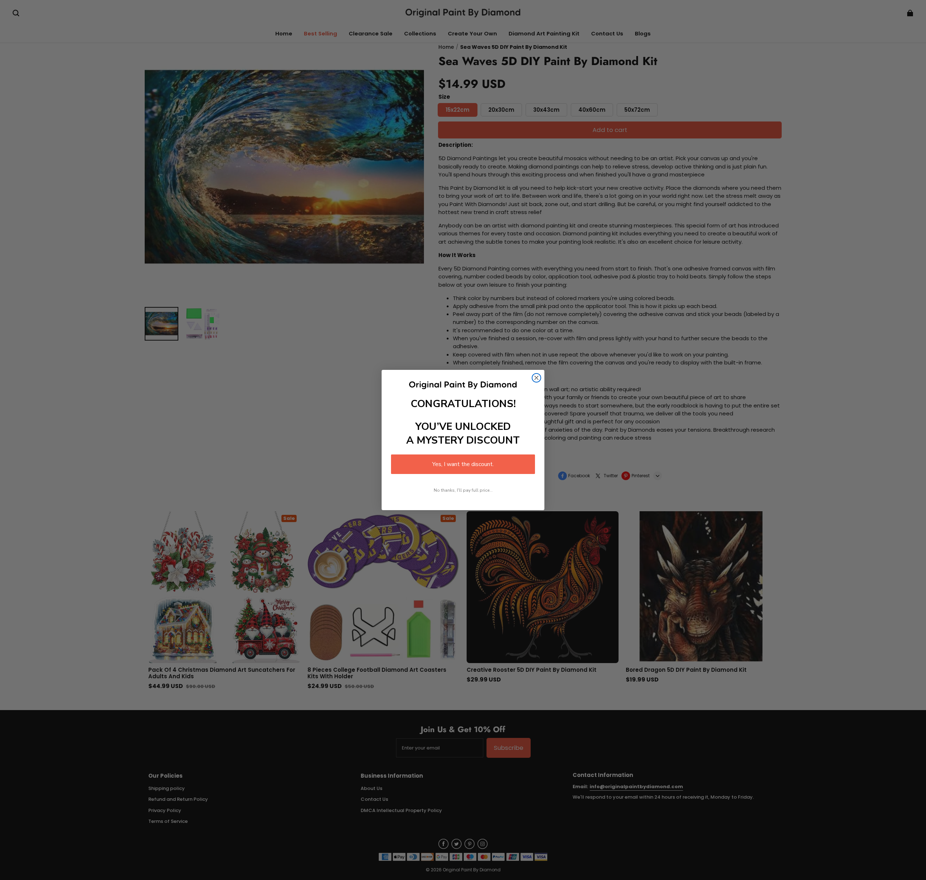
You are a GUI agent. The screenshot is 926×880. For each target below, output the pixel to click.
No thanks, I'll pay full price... (463, 490)
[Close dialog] (536, 377)
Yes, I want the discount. (463, 464)
